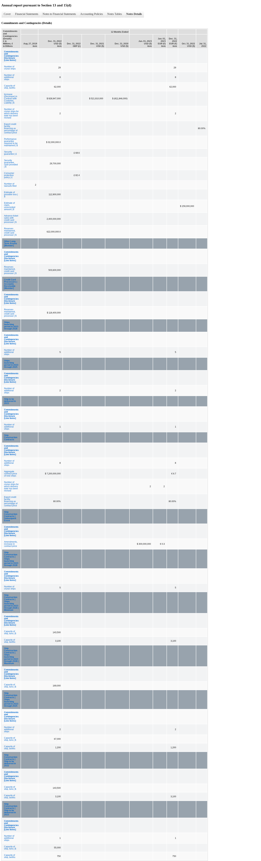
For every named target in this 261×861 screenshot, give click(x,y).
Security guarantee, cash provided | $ (11, 163)
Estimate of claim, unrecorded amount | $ (9, 206)
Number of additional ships (9, 77)
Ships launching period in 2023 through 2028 (11, 325)
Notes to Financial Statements (59, 13)
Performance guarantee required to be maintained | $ (11, 142)
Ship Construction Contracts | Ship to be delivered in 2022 (10, 760)
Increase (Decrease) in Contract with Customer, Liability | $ (10, 98)
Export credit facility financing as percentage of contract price (10, 128)
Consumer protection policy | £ (9, 175)
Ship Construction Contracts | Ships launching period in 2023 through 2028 (11, 558)
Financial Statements (26, 13)
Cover (7, 13)
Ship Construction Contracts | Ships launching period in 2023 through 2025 (11, 699)
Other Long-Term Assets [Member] (10, 243)
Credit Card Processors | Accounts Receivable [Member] (10, 284)
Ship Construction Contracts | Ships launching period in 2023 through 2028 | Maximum (11, 655)
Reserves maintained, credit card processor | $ (10, 232)
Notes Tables (114, 13)
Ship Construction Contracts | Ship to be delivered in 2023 (10, 809)
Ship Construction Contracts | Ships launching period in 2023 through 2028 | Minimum (11, 602)
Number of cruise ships (10, 68)
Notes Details (134, 13)
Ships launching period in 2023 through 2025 (11, 364)
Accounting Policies (91, 13)
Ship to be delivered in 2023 (10, 401)
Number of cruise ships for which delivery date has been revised (11, 113)
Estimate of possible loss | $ (11, 194)
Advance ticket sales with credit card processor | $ (11, 219)
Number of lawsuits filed (10, 185)
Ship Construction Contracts (10, 437)
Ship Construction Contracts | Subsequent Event (10, 516)
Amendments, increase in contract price (10, 544)
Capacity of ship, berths (9, 87)
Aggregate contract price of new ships (10, 473)
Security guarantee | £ (10, 153)
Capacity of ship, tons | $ (10, 632)
